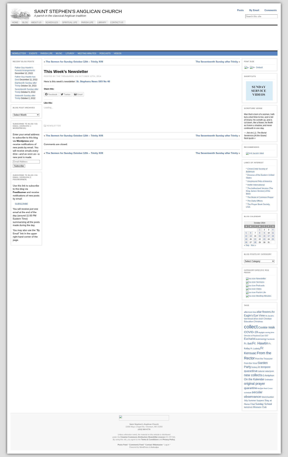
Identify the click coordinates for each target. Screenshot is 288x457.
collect (251, 326)
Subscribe (19, 166)
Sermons (260, 282)
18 (273, 236)
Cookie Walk (266, 327)
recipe (260, 388)
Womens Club (259, 407)
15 (260, 236)
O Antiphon (268, 375)
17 (269, 236)
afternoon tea (250, 312)
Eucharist (249, 338)
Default (259, 67)
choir (260, 319)
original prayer (254, 383)
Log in (166, 445)
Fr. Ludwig (255, 348)
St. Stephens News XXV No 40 (93, 81)
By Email (254, 10)
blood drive (253, 319)
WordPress (144, 447)
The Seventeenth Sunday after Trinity (217, 61)
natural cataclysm (266, 371)
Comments (270, 10)
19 (246, 239)
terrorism (248, 407)
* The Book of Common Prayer (260, 197)
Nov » (253, 245)
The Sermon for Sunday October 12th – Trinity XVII (74, 61)
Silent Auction (268, 397)
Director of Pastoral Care (254, 336)
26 (246, 242)
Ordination (269, 380)
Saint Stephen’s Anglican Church (78, 11)
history (255, 367)
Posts (240, 10)
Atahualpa (155, 447)
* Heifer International (255, 185)
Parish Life (261, 292)
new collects (253, 375)
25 (273, 239)
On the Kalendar (254, 379)
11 (273, 233)
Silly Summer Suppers (254, 400)
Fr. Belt (248, 343)
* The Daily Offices (254, 201)
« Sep (246, 245)
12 (246, 236)
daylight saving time (266, 332)
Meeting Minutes (263, 296)
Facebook (270, 339)
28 (255, 242)
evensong (261, 339)
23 (264, 239)
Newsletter (54, 126)
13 (251, 236)
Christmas (258, 321)
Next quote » (250, 138)
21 (255, 239)
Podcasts (260, 285)
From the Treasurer (263, 359)
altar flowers (263, 311)
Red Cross (268, 388)
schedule (247, 393)
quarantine (250, 388)
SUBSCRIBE (21, 204)
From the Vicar (250, 363)
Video (259, 289)
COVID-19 (251, 332)
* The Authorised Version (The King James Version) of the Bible (259, 191)
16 (264, 236)
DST (266, 336)
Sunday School (263, 404)
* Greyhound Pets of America (259, 181)
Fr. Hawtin (260, 343)
